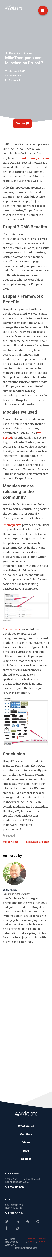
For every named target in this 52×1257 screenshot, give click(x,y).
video (26, 1142)
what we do (26, 1126)
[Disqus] (26, 980)
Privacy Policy (31, 1240)
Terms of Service (42, 1240)
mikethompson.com (35, 158)
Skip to (20, 123)
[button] (43, 10)
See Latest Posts (37, 841)
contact (26, 1158)
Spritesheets (11, 629)
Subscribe (9, 841)
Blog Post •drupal (20, 52)
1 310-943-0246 (15, 1187)
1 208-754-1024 (15, 1213)
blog (26, 1150)
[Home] (13, 10)
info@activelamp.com (26, 1248)
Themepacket (12, 525)
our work (26, 1134)
